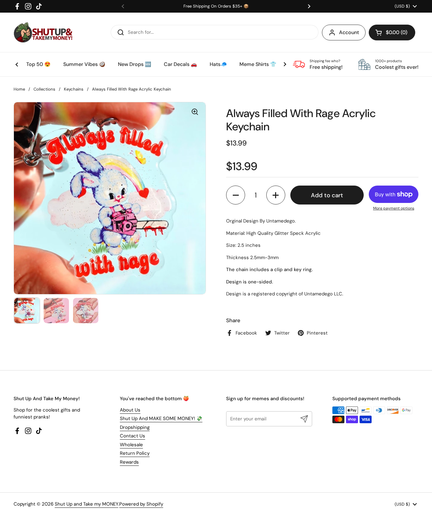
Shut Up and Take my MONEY (86, 504)
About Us (130, 410)
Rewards (129, 462)
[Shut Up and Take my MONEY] (43, 32)
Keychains (73, 89)
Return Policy (135, 453)
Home (19, 89)
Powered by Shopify (141, 504)
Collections (44, 89)
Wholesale (131, 445)
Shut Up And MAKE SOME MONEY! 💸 (161, 418)
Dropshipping (135, 427)
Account (349, 32)
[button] (392, 32)
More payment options (393, 208)
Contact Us (132, 436)
